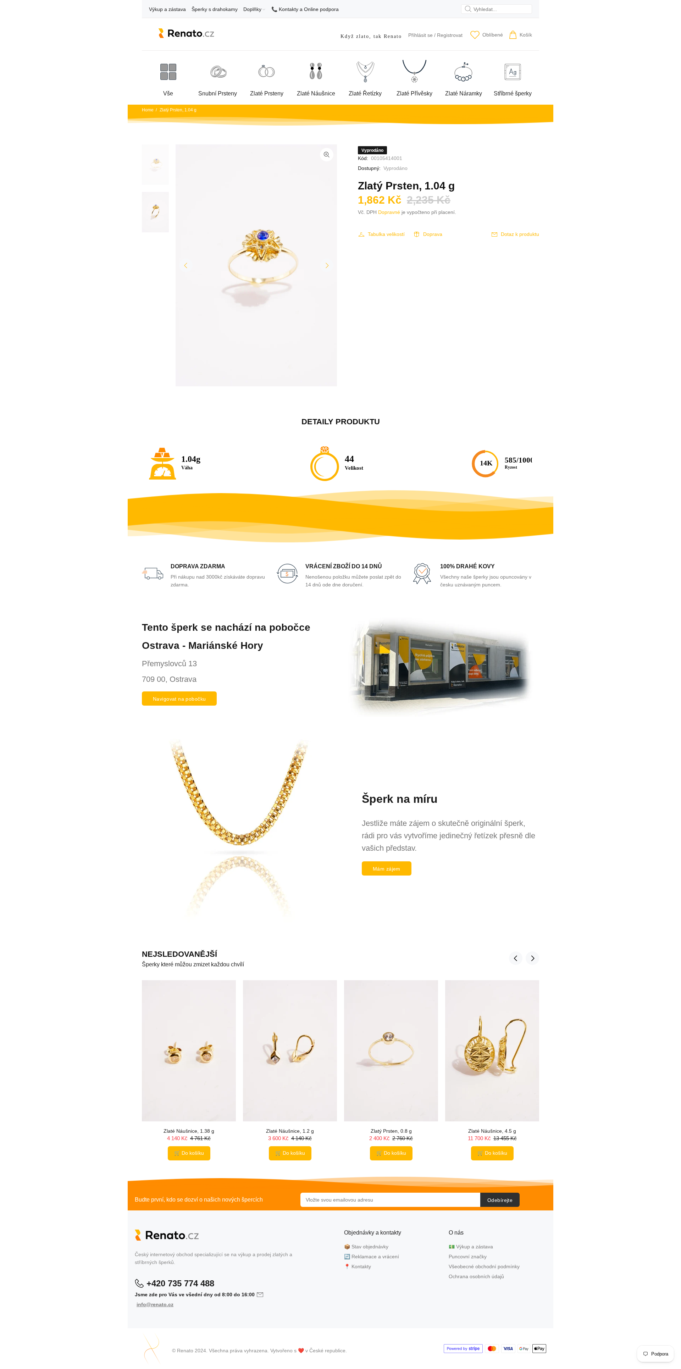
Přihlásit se (420, 35)
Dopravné (389, 212)
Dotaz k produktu (520, 234)
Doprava (432, 234)
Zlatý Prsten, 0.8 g (391, 1131)
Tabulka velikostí (386, 234)
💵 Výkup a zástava (471, 1246)
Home (148, 109)
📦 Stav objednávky (366, 1246)
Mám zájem (386, 869)
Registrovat (450, 35)
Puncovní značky (468, 1256)
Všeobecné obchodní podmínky (484, 1266)
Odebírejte (500, 1200)
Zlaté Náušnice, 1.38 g (189, 1131)
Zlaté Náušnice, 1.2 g (290, 1131)
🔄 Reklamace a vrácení (371, 1256)
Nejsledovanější (179, 954)
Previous (186, 265)
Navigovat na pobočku (179, 699)
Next (326, 265)
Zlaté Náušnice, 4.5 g (492, 1131)
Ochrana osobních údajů (476, 1276)
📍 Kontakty (357, 1266)
